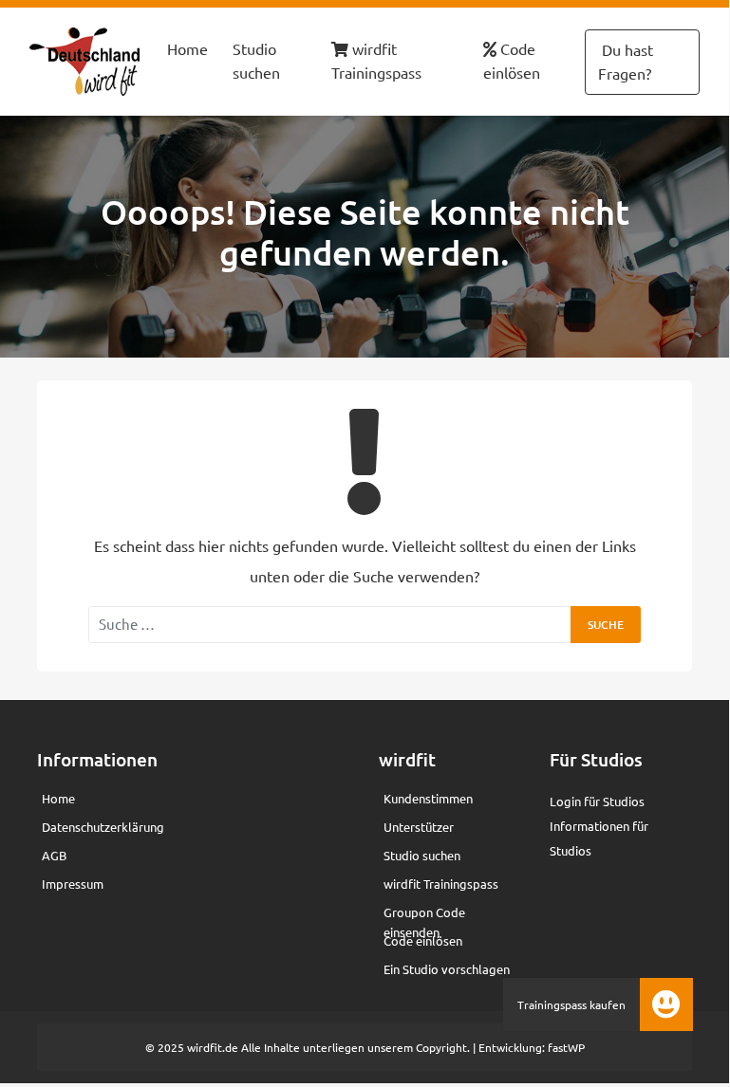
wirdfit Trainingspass (376, 61)
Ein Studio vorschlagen (447, 969)
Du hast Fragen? (625, 61)
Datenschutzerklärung (103, 827)
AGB (54, 855)
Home (187, 48)
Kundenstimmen (428, 798)
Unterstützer (419, 827)
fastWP (566, 1047)
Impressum (72, 883)
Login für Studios (597, 801)
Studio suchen (256, 61)
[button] (666, 1004)
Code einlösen (511, 61)
